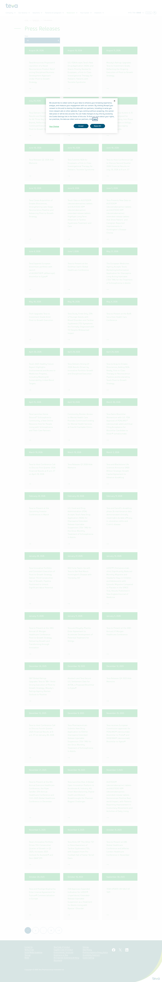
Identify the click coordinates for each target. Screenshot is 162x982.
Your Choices (54, 126)
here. (95, 119)
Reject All (97, 126)
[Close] (114, 100)
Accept (80, 126)
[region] (82, 115)
